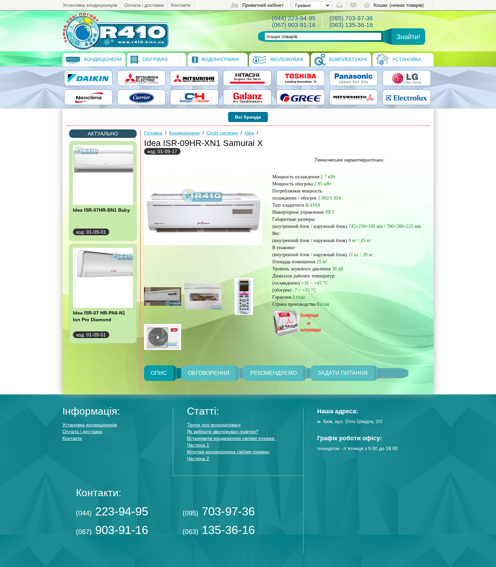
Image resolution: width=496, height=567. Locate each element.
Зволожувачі (285, 59)
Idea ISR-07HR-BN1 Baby (101, 210)
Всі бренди (248, 117)
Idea (249, 133)
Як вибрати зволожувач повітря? (222, 431)
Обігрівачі (154, 59)
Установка (406, 59)
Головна (153, 133)
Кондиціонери (102, 59)
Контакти (181, 5)
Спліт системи (222, 133)
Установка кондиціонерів (90, 5)
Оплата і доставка (144, 5)
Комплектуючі (347, 59)
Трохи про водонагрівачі (214, 424)
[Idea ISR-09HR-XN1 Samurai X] (115, 31)
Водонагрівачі (219, 59)
